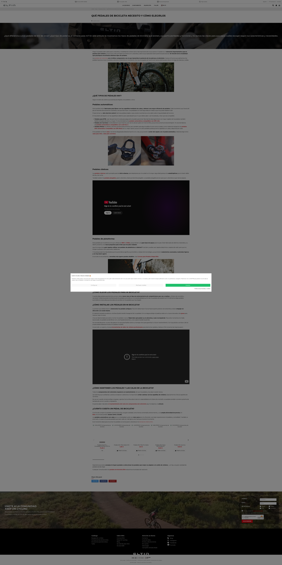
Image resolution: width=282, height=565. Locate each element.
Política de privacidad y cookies (202, 288)
